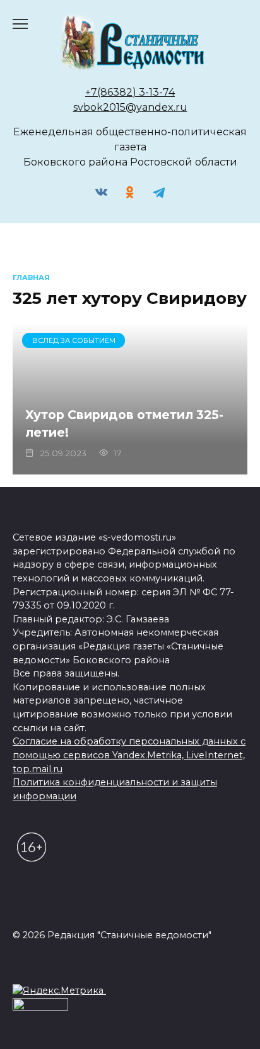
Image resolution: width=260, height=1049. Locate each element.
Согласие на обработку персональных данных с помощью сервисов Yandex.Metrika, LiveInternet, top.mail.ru (129, 755)
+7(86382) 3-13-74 (130, 92)
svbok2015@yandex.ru (130, 107)
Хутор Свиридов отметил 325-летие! (124, 423)
